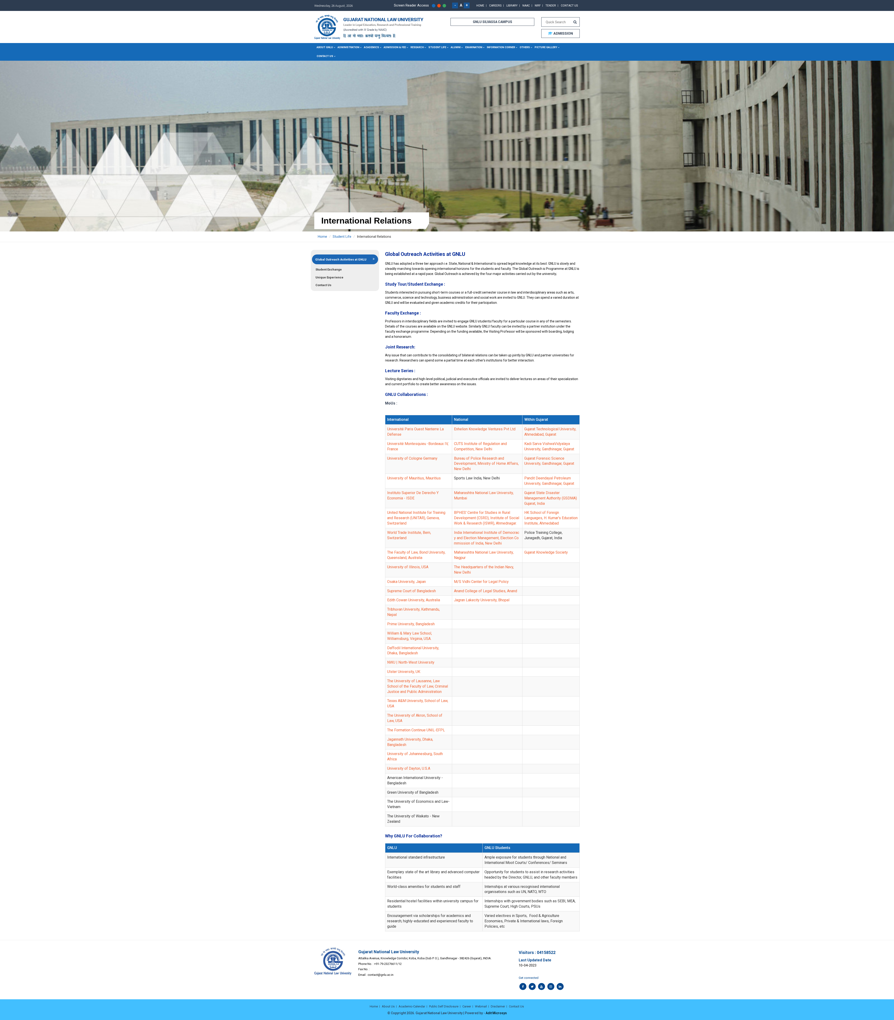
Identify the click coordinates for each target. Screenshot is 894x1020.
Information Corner (501, 47)
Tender (550, 5)
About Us (388, 1006)
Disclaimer (498, 1006)
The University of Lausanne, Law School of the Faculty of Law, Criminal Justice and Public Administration (417, 686)
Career (466, 1006)
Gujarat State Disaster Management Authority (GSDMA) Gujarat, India (550, 498)
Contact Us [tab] (323, 285)
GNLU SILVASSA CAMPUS (492, 22)
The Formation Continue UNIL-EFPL (416, 730)
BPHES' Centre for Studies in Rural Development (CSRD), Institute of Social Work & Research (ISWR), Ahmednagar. (486, 517)
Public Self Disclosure (443, 1006)
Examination (473, 47)
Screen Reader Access (411, 5)
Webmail (481, 1006)
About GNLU (325, 47)
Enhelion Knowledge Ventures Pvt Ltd (484, 429)
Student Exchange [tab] (328, 269)
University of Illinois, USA (407, 567)
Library (512, 5)
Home (480, 5)
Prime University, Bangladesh (411, 624)
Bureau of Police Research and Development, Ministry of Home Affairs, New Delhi (486, 463)
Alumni (456, 47)
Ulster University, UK (403, 671)
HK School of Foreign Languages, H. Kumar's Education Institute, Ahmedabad (551, 517)
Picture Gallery (546, 47)
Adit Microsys (496, 1013)
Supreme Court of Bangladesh (411, 591)
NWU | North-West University (410, 662)
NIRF (538, 5)
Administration (348, 47)
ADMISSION (562, 33)
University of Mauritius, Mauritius (414, 478)
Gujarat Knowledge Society (546, 552)
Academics (371, 47)
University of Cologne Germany (412, 458)
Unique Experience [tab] (329, 277)
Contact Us (569, 5)
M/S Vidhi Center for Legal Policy (481, 581)
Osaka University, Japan (406, 581)
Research (417, 47)
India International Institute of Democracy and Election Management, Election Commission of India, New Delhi (486, 537)
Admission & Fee (395, 47)
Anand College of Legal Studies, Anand (485, 591)
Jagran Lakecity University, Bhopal (481, 600)
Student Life (437, 47)
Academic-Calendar (412, 1006)
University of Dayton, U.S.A (408, 768)
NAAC (526, 5)
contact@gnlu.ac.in (380, 975)
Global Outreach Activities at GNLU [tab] (340, 259)
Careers (495, 5)
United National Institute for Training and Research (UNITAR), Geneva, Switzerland (416, 517)
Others (525, 47)
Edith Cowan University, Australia (413, 600)
